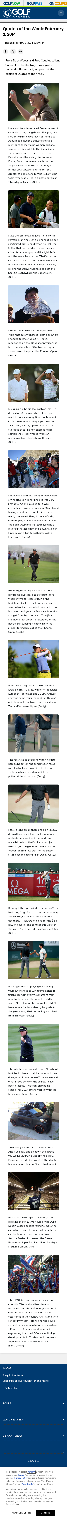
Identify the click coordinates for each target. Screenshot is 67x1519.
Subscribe (11, 1388)
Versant (31, 1472)
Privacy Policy (21, 1478)
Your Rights (27, 1484)
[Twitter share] (13, 51)
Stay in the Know (13, 1375)
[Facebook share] (5, 51)
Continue (45, 1512)
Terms (21, 1475)
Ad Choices (33, 1461)
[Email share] (20, 51)
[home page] (17, 13)
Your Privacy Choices (21, 1512)
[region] (33, 1493)
